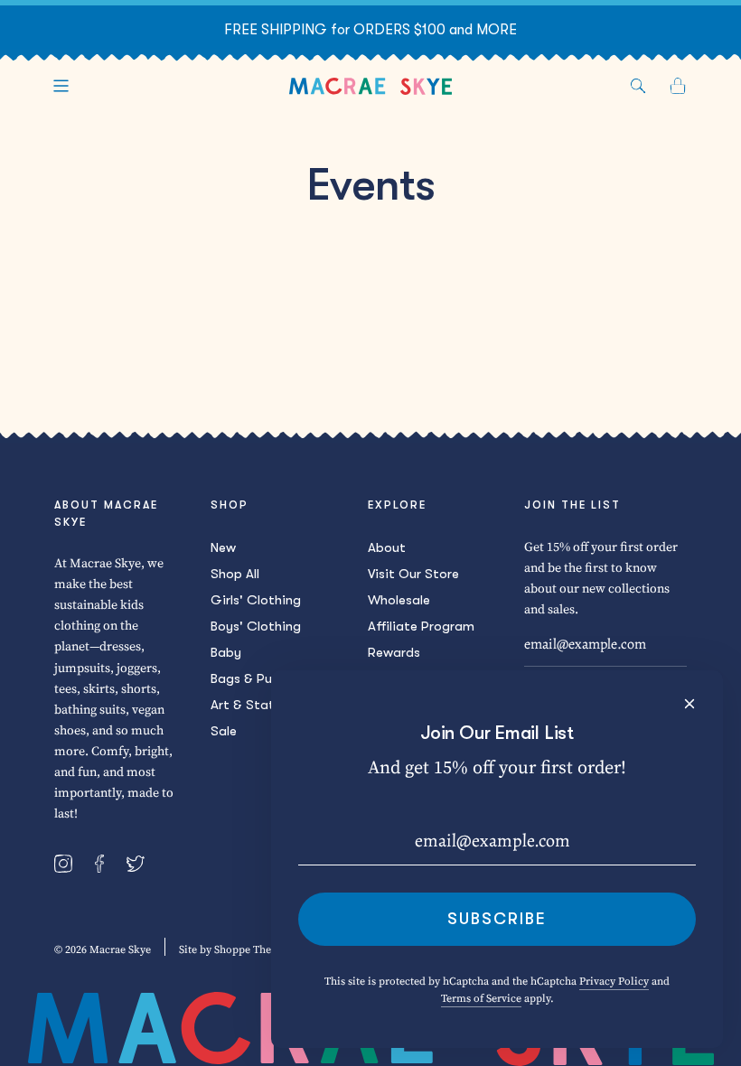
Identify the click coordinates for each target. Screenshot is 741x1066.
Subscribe (497, 919)
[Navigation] (60, 86)
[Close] (689, 704)
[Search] (638, 86)
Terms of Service (481, 998)
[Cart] (678, 86)
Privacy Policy (614, 981)
